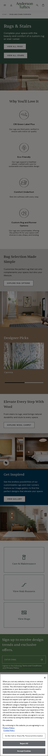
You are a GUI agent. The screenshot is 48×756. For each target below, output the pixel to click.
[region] (24, 715)
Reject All (24, 743)
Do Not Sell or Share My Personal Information (24, 736)
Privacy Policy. (9, 728)
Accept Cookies (24, 751)
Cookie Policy (9, 730)
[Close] (45, 678)
